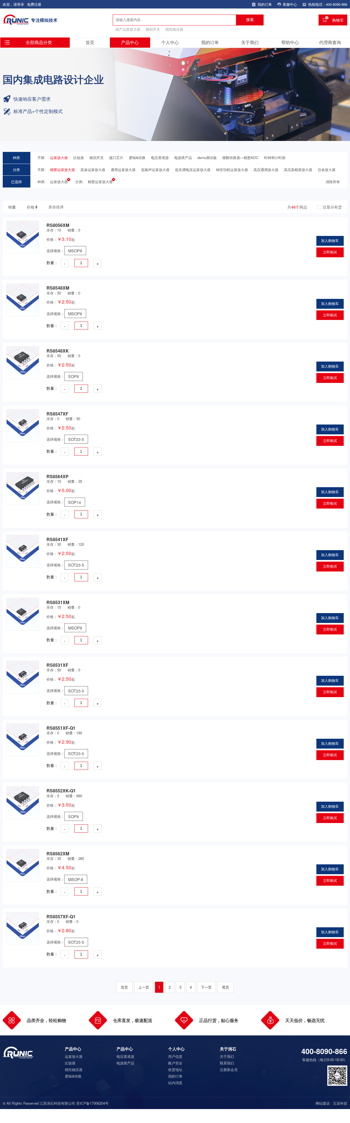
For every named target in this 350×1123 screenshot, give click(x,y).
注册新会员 (229, 1069)
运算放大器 (59, 157)
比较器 (78, 157)
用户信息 (175, 1056)
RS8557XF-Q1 (60, 916)
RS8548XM (57, 288)
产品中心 (130, 42)
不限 (41, 157)
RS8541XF (57, 539)
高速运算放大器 (92, 169)
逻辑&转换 (137, 157)
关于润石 (228, 1049)
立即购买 (330, 252)
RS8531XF (57, 665)
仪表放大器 (327, 169)
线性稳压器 (174, 29)
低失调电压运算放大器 (193, 169)
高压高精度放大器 (298, 169)
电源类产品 (183, 157)
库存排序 (56, 207)
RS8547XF (57, 414)
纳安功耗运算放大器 (232, 169)
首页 (90, 42)
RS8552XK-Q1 (61, 790)
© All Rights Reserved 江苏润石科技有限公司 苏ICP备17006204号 (56, 1103)
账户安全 (175, 1063)
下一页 (206, 987)
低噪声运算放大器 (155, 169)
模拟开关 (153, 29)
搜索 (250, 20)
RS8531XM (57, 602)
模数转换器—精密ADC (240, 157)
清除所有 (333, 181)
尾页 (225, 987)
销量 (12, 207)
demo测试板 (207, 157)
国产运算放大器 (127, 29)
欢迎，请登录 (13, 4)
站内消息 (175, 1082)
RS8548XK (57, 351)
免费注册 (34, 4)
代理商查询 (330, 42)
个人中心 (170, 42)
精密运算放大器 (62, 169)
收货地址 (175, 1069)
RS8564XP (57, 476)
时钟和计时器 (274, 157)
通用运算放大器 (123, 169)
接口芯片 (116, 157)
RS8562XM (57, 853)
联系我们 (227, 1063)
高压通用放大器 (265, 169)
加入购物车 (330, 241)
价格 (30, 207)
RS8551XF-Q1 (60, 728)
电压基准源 (160, 157)
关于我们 (250, 42)
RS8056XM (57, 225)
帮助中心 (290, 42)
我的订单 (210, 42)
